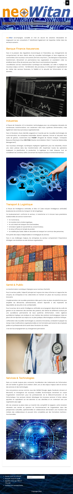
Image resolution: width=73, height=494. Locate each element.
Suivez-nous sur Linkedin (13, 476)
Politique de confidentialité (14, 485)
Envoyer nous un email (12, 478)
